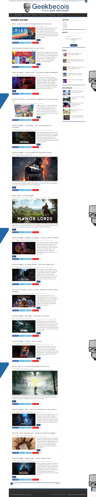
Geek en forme (51, 14)
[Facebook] (64, 1)
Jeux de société (42, 14)
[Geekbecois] (48, 8)
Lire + (38, 40)
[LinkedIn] (67, 1)
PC (33, 50)
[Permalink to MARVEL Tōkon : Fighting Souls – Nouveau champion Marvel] (65, 54)
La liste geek (37, 1)
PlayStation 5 (36, 75)
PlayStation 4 (31, 75)
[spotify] (72, 1)
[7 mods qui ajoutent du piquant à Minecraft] (66, 98)
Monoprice (65, 25)
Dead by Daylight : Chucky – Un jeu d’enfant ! (27, 341)
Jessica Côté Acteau (21, 74)
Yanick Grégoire (21, 50)
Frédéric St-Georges (21, 103)
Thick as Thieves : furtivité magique (75, 79)
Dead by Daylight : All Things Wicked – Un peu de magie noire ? (33, 264)
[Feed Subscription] (59, 20)
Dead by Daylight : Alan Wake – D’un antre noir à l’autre (30, 316)
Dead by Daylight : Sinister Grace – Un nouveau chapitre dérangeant (35, 72)
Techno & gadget (18, 14)
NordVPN (65, 27)
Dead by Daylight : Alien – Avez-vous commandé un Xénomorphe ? (34, 409)
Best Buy (65, 24)
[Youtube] (69, 1)
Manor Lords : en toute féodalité (23, 195)
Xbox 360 (42, 319)
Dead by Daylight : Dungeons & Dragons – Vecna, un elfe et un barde (35, 238)
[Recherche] (86, 1)
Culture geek (27, 14)
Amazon (65, 22)
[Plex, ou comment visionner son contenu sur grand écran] (66, 117)
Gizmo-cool (59, 14)
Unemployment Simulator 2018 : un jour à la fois (28, 48)
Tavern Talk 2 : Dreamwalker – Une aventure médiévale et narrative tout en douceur (75, 61)
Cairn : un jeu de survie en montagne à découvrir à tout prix (32, 24)
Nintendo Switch (25, 75)
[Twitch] (74, 1)
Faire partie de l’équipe (29, 1)
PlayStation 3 (27, 319)
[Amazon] (75, 1)
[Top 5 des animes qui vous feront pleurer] (66, 111)
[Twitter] (66, 1)
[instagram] (70, 1)
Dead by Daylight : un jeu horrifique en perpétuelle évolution (32, 152)
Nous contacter (13, 1)
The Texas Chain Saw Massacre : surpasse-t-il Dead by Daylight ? (34, 433)
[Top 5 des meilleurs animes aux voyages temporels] (66, 92)
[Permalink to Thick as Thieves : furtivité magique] (65, 80)
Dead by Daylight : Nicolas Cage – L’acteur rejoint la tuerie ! (32, 458)
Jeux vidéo (34, 14)
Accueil (12, 14)
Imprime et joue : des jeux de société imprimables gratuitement (77, 104)
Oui (74, 42)
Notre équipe (20, 1)
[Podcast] (77, 1)
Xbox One (41, 75)
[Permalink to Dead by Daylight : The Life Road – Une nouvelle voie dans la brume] (65, 68)
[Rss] (63, 1)
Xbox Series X (45, 75)
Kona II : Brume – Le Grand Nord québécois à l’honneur (30, 366)
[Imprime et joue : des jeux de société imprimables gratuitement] (66, 104)
